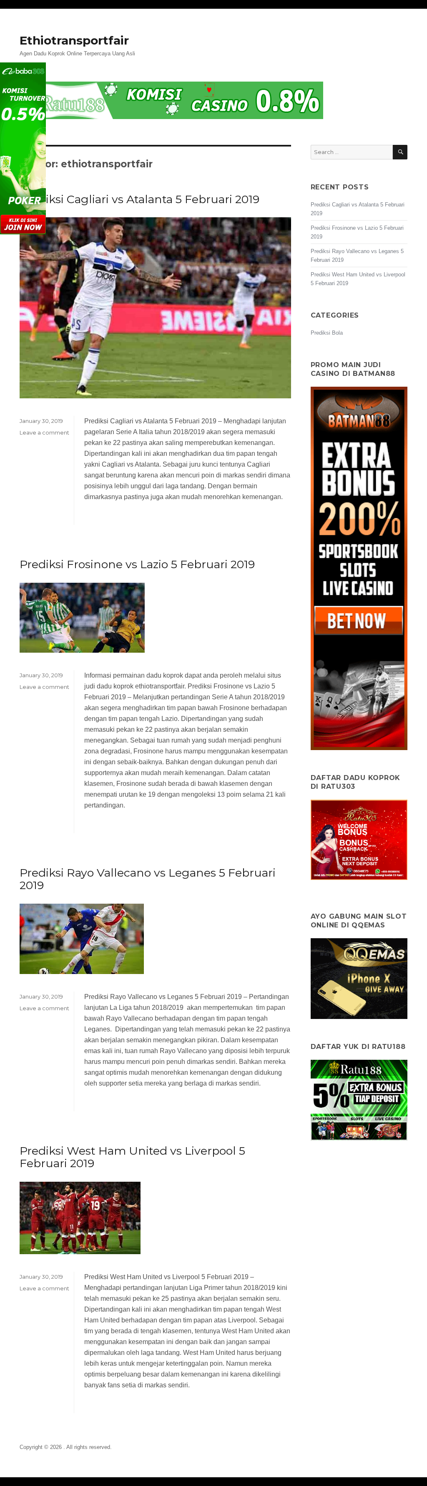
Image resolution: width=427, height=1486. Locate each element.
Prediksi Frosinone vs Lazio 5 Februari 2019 (137, 564)
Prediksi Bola (327, 333)
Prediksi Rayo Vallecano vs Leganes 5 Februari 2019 (148, 879)
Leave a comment (44, 432)
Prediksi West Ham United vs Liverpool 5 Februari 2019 (132, 1157)
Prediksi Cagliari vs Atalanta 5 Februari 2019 (139, 199)
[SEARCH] (400, 152)
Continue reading (110, 519)
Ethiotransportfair (74, 40)
